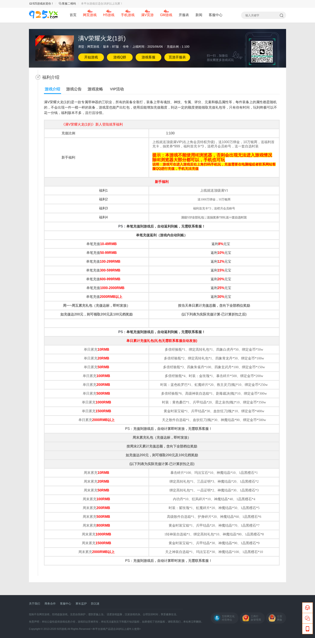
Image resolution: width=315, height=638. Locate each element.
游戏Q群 (119, 57)
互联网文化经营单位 (228, 618)
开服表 (184, 15)
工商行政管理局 (256, 618)
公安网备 (279, 618)
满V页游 (147, 15)
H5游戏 (108, 15)
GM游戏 (166, 15)
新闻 (198, 15)
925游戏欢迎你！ (43, 3)
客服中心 (215, 15)
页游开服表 (177, 57)
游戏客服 (148, 57)
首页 (73, 15)
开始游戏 (91, 57)
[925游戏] (43, 15)
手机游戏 (128, 15)
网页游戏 (90, 15)
